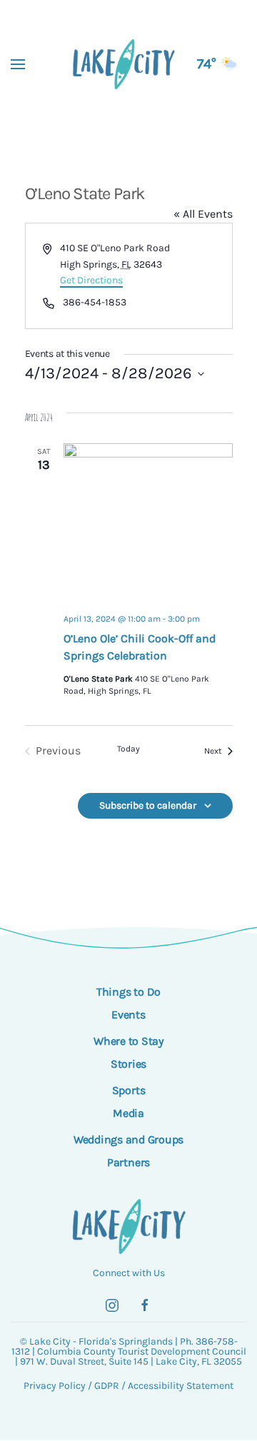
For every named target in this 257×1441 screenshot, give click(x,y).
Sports (129, 1090)
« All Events (203, 214)
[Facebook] (145, 1305)
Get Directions (91, 280)
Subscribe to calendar (147, 805)
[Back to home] (129, 64)
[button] (18, 64)
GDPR (106, 1386)
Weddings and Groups (128, 1139)
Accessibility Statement (180, 1386)
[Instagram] (112, 1305)
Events (128, 1014)
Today (128, 749)
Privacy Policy (55, 1386)
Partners (128, 1162)
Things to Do (128, 991)
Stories (128, 1064)
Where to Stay (128, 1041)
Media (128, 1113)
